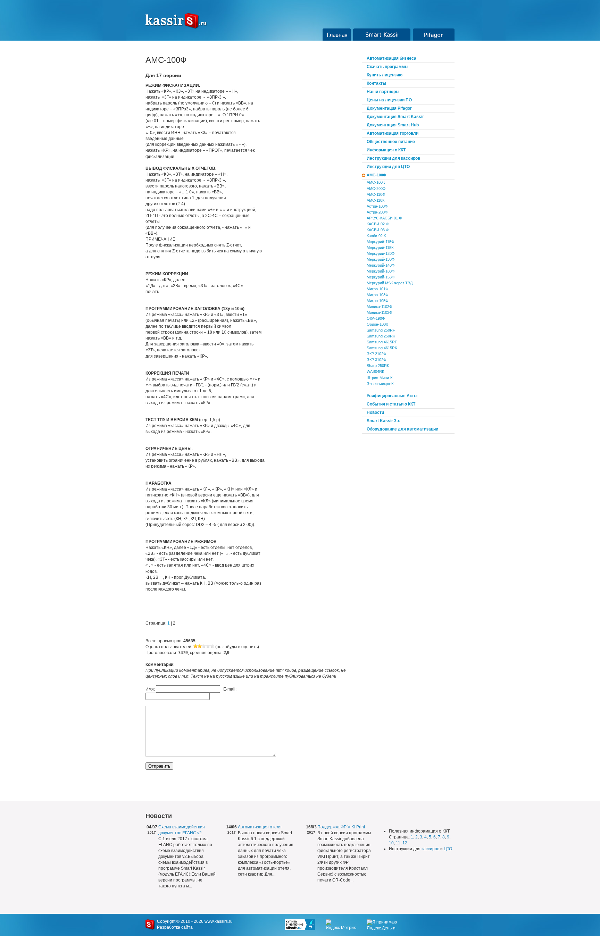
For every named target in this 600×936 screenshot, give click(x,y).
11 (398, 843)
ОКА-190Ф (376, 318)
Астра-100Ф (377, 206)
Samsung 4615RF (382, 342)
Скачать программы (387, 66)
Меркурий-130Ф (380, 259)
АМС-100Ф (376, 175)
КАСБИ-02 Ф (378, 224)
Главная (336, 34)
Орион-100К (377, 324)
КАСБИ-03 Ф (378, 230)
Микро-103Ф (377, 295)
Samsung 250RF (381, 330)
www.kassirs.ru (219, 921)
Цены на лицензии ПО (389, 100)
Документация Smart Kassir (395, 116)
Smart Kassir (382, 34)
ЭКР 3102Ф (376, 360)
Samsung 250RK (381, 336)
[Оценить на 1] (195, 646)
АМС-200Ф (376, 188)
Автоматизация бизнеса (391, 58)
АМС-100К (376, 182)
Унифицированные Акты (392, 395)
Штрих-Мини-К (379, 378)
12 (404, 843)
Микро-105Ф (377, 301)
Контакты (376, 83)
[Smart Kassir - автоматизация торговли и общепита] (179, 20)
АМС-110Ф (376, 194)
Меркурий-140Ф (380, 265)
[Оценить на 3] (204, 646)
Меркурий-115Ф (380, 242)
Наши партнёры (383, 91)
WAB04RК (375, 371)
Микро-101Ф (377, 289)
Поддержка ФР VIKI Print (341, 827)
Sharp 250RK (378, 365)
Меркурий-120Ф (380, 253)
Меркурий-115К (380, 247)
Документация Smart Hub (393, 125)
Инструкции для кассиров (393, 158)
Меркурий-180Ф (380, 271)
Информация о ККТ (386, 150)
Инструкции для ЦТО (388, 166)
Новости (375, 412)
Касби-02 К (376, 236)
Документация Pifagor (389, 108)
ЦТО (448, 848)
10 (391, 843)
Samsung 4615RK (382, 348)
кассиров (430, 848)
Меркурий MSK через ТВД (389, 283)
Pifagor (434, 34)
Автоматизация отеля (260, 827)
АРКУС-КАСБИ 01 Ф (384, 218)
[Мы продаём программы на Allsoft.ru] (305, 924)
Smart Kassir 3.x (383, 420)
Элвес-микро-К (380, 384)
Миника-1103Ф (379, 312)
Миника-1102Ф (379, 306)
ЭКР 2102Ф (376, 354)
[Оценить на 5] (212, 646)
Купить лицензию (384, 75)
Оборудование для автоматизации (402, 429)
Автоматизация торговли (392, 133)
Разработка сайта (175, 927)
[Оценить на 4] (208, 646)
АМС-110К (375, 200)
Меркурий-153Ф (380, 277)
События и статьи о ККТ (391, 404)
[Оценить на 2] (200, 646)
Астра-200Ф (377, 212)
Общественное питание (391, 141)
